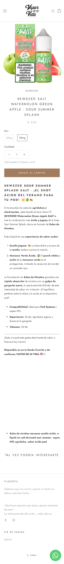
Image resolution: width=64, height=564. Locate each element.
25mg (9, 138)
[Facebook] (5, 520)
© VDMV (32, 555)
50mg (22, 138)
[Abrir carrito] (59, 11)
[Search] (53, 10)
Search (8, 539)
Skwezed (32, 90)
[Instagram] (13, 520)
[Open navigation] (5, 10)
